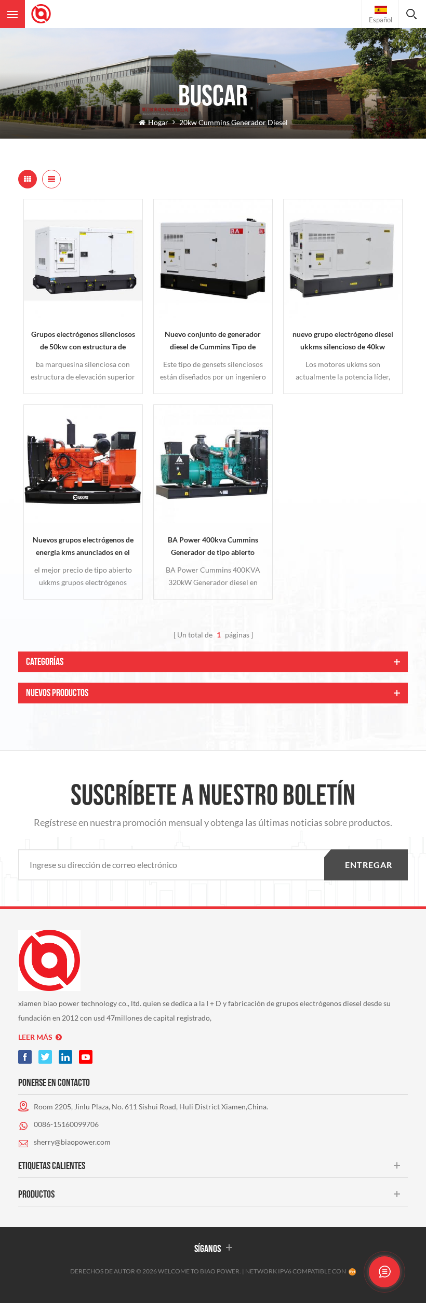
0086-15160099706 (66, 1124)
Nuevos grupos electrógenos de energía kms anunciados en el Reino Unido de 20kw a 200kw (83, 547)
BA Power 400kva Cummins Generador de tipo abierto (213, 546)
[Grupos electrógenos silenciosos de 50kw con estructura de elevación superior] (83, 258)
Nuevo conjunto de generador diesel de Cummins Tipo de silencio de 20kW (213, 341)
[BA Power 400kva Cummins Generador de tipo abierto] (213, 464)
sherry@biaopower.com (72, 1141)
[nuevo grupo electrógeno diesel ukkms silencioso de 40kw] (343, 258)
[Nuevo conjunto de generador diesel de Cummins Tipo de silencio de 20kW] (213, 258)
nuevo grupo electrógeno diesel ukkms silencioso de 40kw (342, 340)
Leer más (35, 1037)
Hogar (158, 122)
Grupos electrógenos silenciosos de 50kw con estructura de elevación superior (83, 341)
